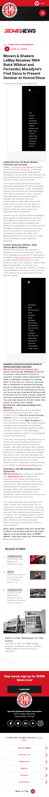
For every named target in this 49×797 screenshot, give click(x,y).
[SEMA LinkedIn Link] (24, 723)
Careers (24, 775)
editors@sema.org (14, 539)
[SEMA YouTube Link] (32, 723)
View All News (18, 49)
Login (42, 3)
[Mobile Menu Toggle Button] (42, 13)
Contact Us (24, 755)
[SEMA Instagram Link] (39, 723)
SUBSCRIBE (24, 689)
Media (24, 768)
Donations (24, 782)
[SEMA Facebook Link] (9, 723)
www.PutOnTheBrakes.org (30, 465)
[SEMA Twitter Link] (17, 723)
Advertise (24, 761)
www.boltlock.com (23, 257)
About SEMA (24, 748)
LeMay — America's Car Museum (18, 167)
